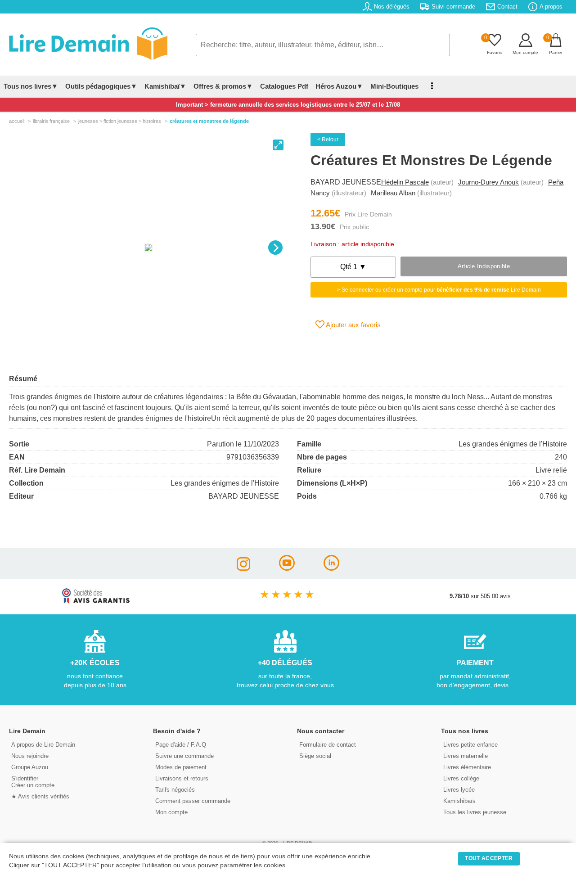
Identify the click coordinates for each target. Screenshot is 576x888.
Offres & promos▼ (223, 86)
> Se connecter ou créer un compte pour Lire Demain (439, 290)
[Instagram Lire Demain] (243, 568)
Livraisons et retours (181, 778)
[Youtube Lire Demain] (287, 568)
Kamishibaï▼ (165, 86)
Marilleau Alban (393, 193)
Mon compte (171, 812)
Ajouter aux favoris (352, 325)
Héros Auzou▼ (339, 86)
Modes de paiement (181, 767)
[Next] (275, 247)
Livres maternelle (465, 756)
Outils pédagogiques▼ (101, 86)
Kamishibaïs (459, 801)
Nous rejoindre (30, 756)
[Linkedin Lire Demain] (331, 568)
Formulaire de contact (327, 744)
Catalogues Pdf (284, 86)
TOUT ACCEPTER (489, 858)
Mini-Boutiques (394, 86)
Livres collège (461, 778)
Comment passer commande (192, 801)
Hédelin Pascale (405, 182)
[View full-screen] (278, 145)
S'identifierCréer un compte (32, 782)
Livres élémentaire (467, 767)
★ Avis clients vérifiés (40, 796)
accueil (16, 121)
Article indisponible (484, 266)
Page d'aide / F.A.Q (180, 744)
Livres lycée (459, 789)
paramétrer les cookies (252, 865)
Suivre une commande (184, 756)
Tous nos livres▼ (31, 86)
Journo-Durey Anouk (488, 182)
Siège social (315, 756)
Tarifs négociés (175, 789)
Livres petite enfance (470, 744)
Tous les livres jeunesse (474, 812)
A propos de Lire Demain (43, 744)
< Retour (327, 139)
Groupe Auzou (29, 767)
